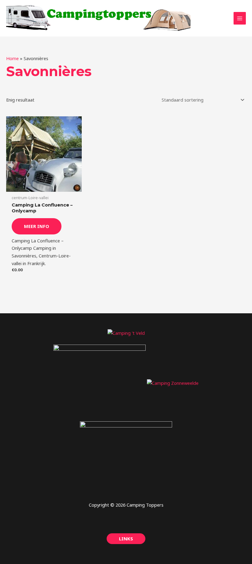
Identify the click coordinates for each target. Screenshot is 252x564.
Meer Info (36, 226)
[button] (126, 538)
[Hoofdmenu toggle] (240, 18)
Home (12, 58)
